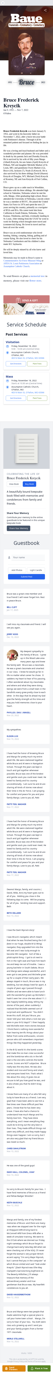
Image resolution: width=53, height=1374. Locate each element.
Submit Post (26, 576)
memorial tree (37, 276)
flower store (35, 280)
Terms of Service (34, 1361)
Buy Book (29, 484)
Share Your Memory (18, 528)
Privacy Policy (18, 1361)
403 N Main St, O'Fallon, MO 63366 (27, 358)
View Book (14, 484)
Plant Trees (37, 363)
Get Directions (15, 363)
